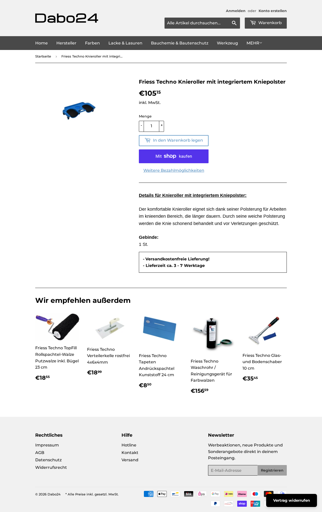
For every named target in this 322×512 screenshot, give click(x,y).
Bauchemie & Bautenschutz (179, 43)
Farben (92, 43)
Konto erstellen (273, 11)
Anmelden (236, 11)
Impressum (47, 445)
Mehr (253, 43)
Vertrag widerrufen (291, 500)
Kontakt (130, 452)
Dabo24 (54, 494)
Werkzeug (227, 43)
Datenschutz (48, 460)
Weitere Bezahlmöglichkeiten (173, 170)
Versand (130, 460)
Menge (145, 116)
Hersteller (66, 43)
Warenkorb (269, 22)
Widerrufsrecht (51, 467)
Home (41, 43)
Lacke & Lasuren (125, 43)
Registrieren (272, 470)
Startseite (43, 56)
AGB (39, 452)
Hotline (129, 445)
